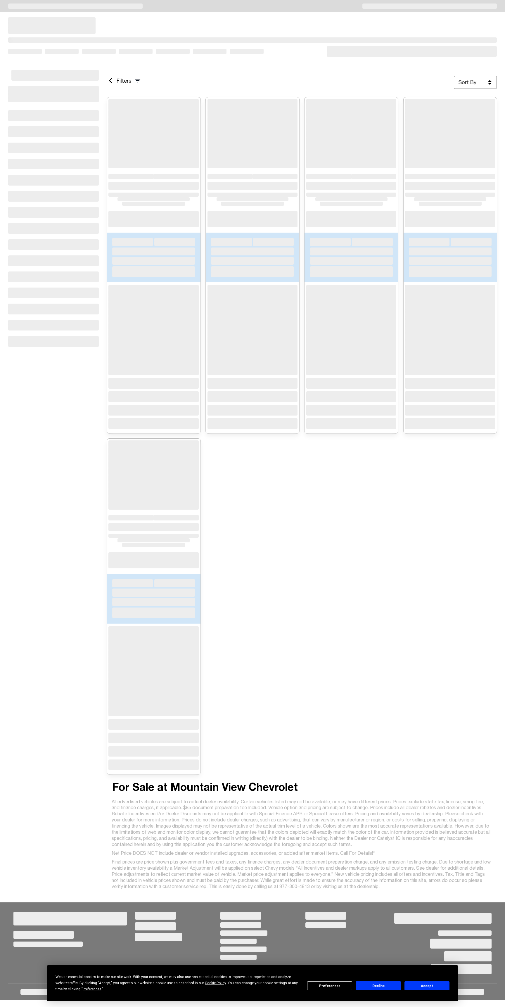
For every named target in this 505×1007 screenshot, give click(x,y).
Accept (427, 986)
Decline (378, 986)
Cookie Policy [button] (215, 983)
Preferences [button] (92, 989)
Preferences (329, 986)
